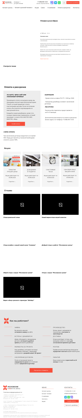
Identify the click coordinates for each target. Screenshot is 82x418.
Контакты (76, 8)
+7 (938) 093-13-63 (42, 2)
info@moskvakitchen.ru (70, 393)
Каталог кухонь (7, 8)
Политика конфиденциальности (12, 392)
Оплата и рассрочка (64, 8)
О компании (51, 8)
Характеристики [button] (44, 58)
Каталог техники (46, 393)
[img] (64, 2)
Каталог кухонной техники (23, 7)
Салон (43, 8)
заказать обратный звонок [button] (42, 3)
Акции (37, 8)
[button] (72, 2)
